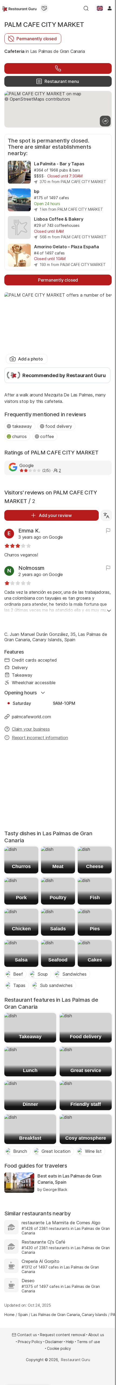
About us (96, 1334)
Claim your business (31, 729)
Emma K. (29, 530)
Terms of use (88, 1341)
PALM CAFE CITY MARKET (44, 24)
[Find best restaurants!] (19, 8)
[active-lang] (99, 8)
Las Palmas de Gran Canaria (57, 51)
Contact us (27, 1334)
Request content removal (62, 1334)
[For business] (44, 8)
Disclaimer (54, 1341)
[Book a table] (58, 68)
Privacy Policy (30, 1341)
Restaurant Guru (75, 1359)
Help (70, 1341)
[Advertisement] (58, 787)
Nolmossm (31, 568)
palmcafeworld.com (31, 716)
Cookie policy (59, 1348)
